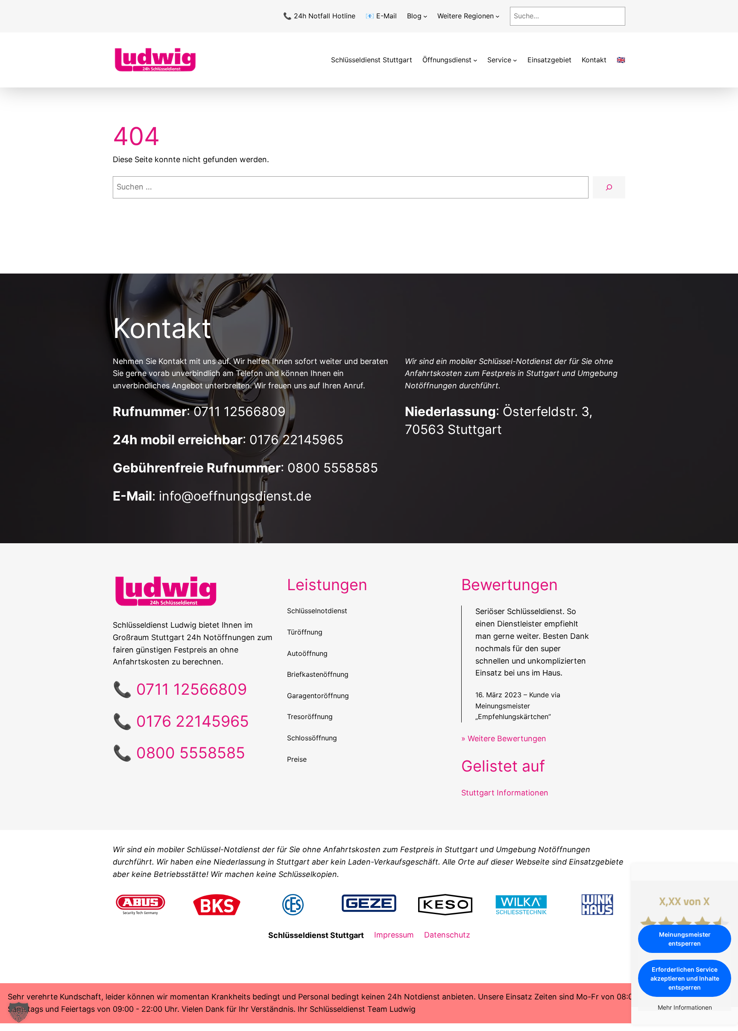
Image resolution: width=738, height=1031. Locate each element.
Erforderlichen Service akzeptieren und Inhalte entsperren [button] (684, 978)
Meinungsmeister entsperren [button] (685, 939)
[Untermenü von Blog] (425, 16)
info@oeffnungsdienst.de (235, 496)
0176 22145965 (296, 439)
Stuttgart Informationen (504, 792)
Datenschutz (447, 934)
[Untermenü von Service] (515, 60)
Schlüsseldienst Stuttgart (371, 59)
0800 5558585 (332, 467)
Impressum (394, 934)
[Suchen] (609, 187)
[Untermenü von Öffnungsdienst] (475, 60)
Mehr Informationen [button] (685, 1007)
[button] (19, 1012)
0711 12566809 (239, 411)
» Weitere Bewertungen (503, 738)
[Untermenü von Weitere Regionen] (497, 16)
